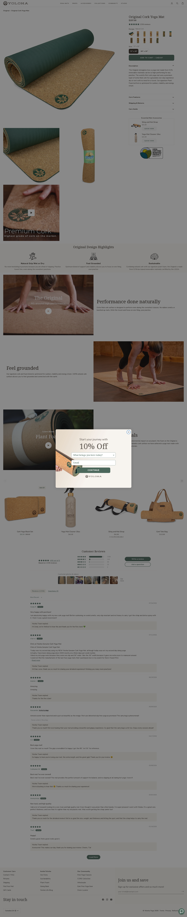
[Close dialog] (129, 432)
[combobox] (93, 455)
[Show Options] (114, 455)
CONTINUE (93, 470)
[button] (181, 911)
